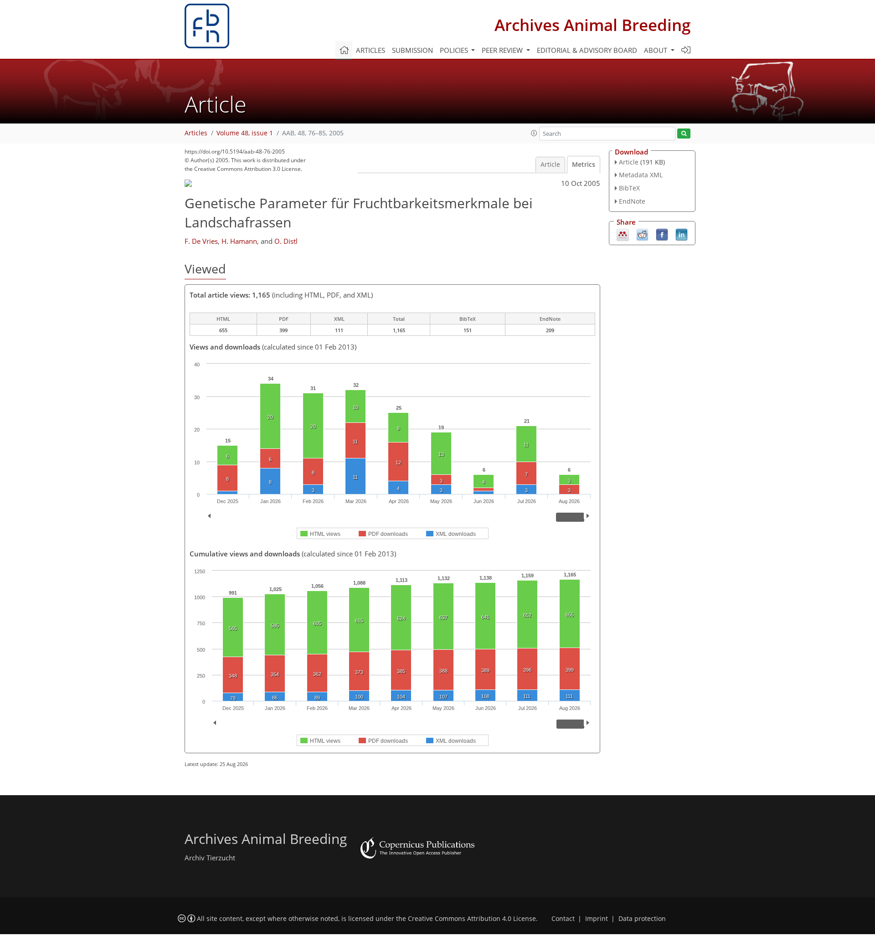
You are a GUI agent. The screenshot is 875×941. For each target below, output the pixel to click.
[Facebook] (662, 233)
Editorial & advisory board (587, 50)
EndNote (632, 201)
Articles (370, 50)
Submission (412, 50)
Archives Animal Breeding (592, 25)
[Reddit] (642, 233)
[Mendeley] (623, 233)
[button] (534, 133)
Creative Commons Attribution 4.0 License (472, 919)
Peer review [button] (503, 50)
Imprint (596, 919)
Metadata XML (641, 174)
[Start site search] (683, 134)
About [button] (656, 50)
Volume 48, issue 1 (244, 133)
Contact (563, 919)
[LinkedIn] (681, 233)
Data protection (642, 919)
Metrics (583, 164)
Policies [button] (455, 50)
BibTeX (629, 188)
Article (550, 164)
